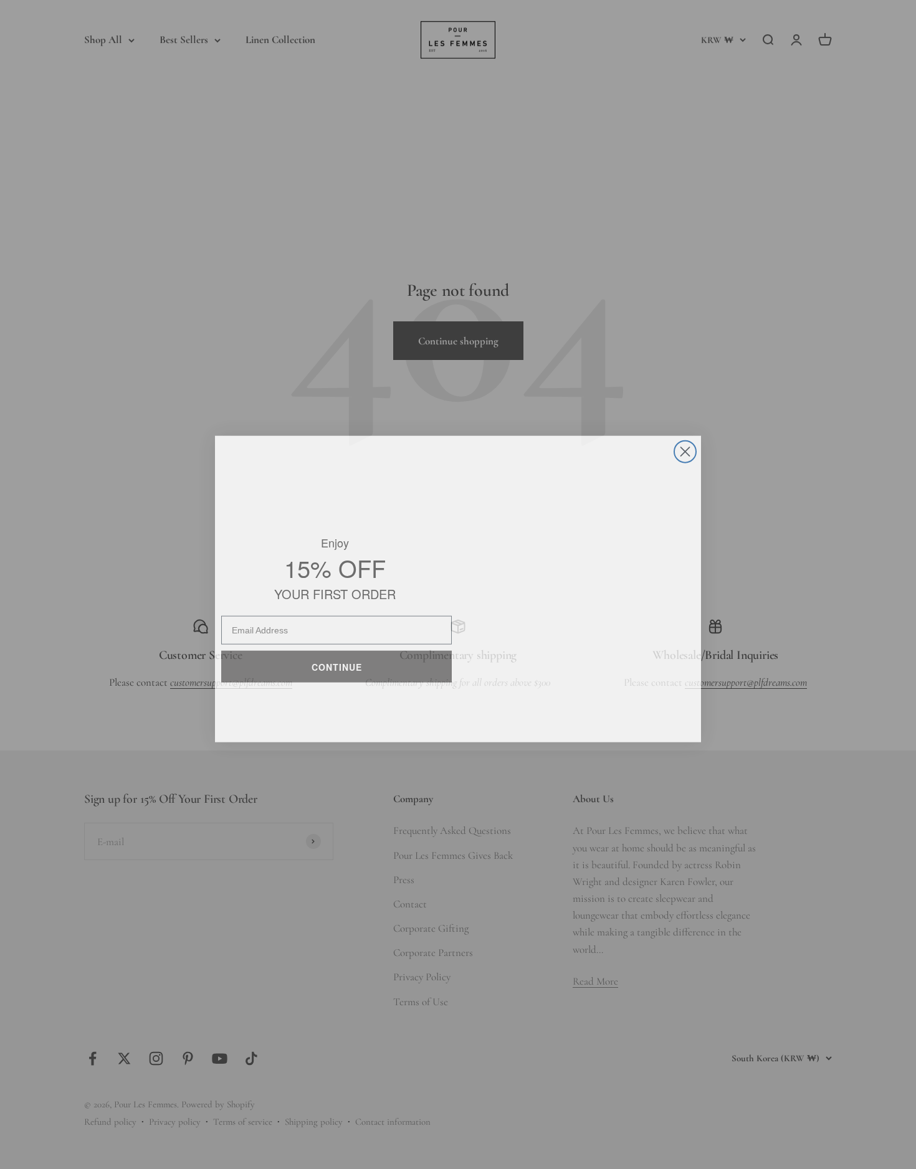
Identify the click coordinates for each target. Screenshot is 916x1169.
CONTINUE (336, 660)
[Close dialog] (685, 447)
